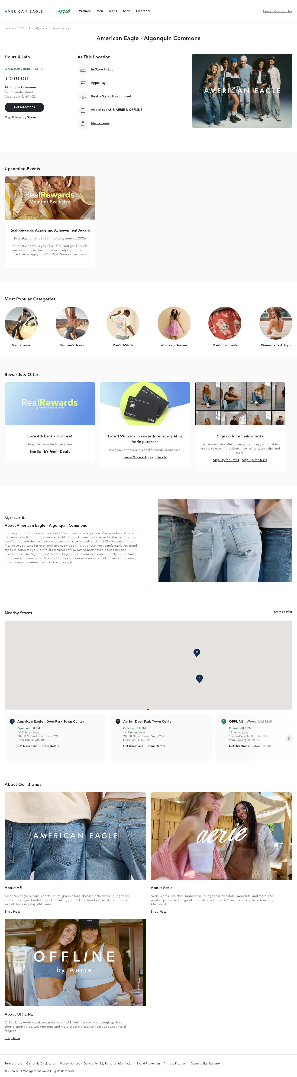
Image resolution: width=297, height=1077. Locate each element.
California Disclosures (41, 1064)
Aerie (127, 12)
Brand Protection (148, 1064)
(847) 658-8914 (16, 78)
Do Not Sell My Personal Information (108, 1064)
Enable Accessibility (277, 11)
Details (65, 451)
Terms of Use (14, 1064)
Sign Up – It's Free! (43, 451)
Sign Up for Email (226, 460)
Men (99, 12)
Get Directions (27, 746)
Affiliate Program (175, 1064)
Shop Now (12, 911)
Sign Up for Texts (254, 460)
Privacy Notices (69, 1064)
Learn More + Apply (138, 457)
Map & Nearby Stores (20, 117)
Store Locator (283, 612)
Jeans (112, 12)
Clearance (143, 12)
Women (85, 12)
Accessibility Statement (206, 1064)
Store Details (51, 746)
